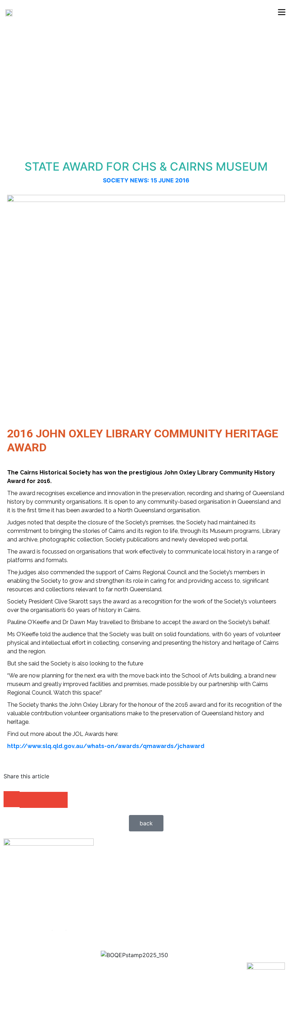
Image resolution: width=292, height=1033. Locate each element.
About (60, 879)
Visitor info (67, 915)
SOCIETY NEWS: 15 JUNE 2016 (146, 180)
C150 (59, 927)
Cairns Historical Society (65, 948)
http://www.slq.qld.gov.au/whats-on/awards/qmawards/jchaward (105, 746)
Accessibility (69, 891)
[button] (12, 799)
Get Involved (69, 903)
